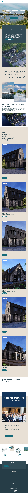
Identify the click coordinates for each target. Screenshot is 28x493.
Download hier (18, 450)
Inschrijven (6, 466)
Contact (13, 483)
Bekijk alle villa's (15, 137)
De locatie (13, 474)
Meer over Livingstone (5, 386)
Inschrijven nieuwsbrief (4, 455)
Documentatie (14, 481)
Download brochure (19, 455)
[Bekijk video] (14, 55)
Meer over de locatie (9, 39)
